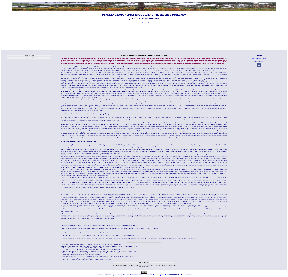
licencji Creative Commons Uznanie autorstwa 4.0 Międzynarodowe (143, 275)
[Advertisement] (144, 36)
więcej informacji (144, 22)
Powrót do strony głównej (29, 57)
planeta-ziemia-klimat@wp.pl (258, 58)
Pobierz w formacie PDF (144, 262)
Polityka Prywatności (29, 55)
